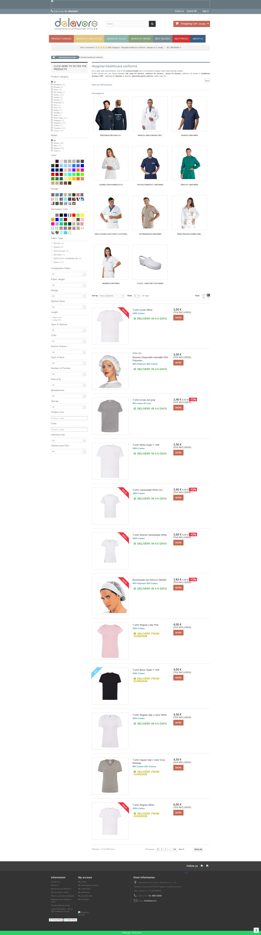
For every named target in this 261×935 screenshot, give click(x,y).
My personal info (85, 896)
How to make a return (60, 892)
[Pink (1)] (82, 219)
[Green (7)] (65, 223)
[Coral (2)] (82, 178)
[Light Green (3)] (65, 174)
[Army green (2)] (52, 178)
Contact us (179, 11)
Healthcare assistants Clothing (111, 234)
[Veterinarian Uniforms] (150, 212)
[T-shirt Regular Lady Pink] (110, 641)
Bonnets (58, 87)
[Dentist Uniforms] (189, 163)
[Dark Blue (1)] (69, 223)
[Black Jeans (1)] (57, 203)
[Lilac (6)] (57, 223)
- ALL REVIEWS (130, 47)
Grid (203, 297)
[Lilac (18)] (69, 170)
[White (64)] (52, 215)
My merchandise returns (88, 885)
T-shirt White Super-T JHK (146, 445)
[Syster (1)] (65, 232)
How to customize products (62, 896)
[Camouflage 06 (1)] (82, 199)
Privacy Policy (57, 920)
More (207, 81)
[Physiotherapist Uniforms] (150, 163)
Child (57, 151)
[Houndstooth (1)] (52, 194)
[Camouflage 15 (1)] (52, 203)
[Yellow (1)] (82, 215)
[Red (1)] (73, 215)
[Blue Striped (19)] (65, 228)
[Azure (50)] (73, 165)
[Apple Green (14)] (78, 174)
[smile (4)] (65, 194)
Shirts (57, 115)
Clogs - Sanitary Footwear (150, 283)
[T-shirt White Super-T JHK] (110, 461)
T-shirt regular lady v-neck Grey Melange (149, 761)
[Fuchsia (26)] (82, 170)
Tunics (58, 131)
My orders (82, 882)
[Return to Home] (53, 57)
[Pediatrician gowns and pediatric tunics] (189, 212)
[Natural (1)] (52, 183)
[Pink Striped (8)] (52, 199)
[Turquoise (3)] (61, 219)
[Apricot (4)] (73, 178)
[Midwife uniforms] (111, 262)
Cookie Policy (71, 920)
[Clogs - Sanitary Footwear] (150, 262)
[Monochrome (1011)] (82, 228)
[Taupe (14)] (73, 161)
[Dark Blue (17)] (57, 170)
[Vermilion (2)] (57, 174)
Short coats (60, 118)
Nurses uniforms (189, 135)
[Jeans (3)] (57, 194)
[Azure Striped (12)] (65, 199)
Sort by (95, 296)
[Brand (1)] (61, 199)
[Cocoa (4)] (61, 183)
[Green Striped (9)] (57, 199)
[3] (101, 47)
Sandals (58, 113)
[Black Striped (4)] (82, 194)
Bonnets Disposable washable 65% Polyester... (150, 359)
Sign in (206, 11)
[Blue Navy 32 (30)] (61, 170)
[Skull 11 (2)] (73, 203)
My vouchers (83, 899)
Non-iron (59, 243)
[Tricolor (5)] (69, 215)
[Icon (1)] (69, 199)
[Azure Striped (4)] (52, 228)
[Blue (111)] (52, 170)
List (208, 297)
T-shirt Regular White (143, 805)
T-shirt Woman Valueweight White (150, 535)
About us (55, 885)
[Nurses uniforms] (189, 114)
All (55, 82)
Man (58, 146)
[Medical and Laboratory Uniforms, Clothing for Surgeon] (150, 114)
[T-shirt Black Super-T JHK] (110, 686)
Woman (59, 148)
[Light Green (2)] (82, 174)
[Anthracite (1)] (52, 165)
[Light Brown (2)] (73, 219)
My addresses (84, 892)
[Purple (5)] (73, 170)
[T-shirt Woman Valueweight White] (110, 551)
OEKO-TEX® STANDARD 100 (67, 259)
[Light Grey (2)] (69, 161)
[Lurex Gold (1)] (69, 228)
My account (85, 877)
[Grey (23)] (57, 215)
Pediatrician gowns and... (189, 234)
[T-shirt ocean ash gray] (110, 416)
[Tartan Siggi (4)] (52, 232)
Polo (57, 108)
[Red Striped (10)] (82, 223)
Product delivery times (60, 905)
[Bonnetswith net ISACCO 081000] (110, 596)
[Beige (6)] (57, 183)
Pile (57, 105)
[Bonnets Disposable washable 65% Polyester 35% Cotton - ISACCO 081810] (110, 371)
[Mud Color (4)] (78, 219)
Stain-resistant (61, 251)
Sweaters (59, 121)
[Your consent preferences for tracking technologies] (256, 930)
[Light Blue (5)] (69, 165)
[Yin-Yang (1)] (78, 199)
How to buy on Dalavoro (61, 889)
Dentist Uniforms (189, 184)
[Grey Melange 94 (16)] (65, 161)
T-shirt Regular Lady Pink (145, 625)
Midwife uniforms (111, 283)
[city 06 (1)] (61, 194)
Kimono (58, 100)
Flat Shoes (59, 92)
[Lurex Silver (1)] (73, 228)
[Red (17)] (52, 174)
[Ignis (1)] (73, 199)
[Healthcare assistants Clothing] (111, 212)
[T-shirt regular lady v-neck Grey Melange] (110, 776)
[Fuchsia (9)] (52, 223)
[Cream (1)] (69, 219)
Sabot (58, 110)
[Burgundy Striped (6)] (78, 194)
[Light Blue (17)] (61, 165)
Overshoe (59, 103)
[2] (98, 47)
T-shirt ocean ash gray (144, 400)
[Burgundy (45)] (61, 174)
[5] (106, 47)
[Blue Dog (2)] (65, 203)
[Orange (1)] (78, 170)
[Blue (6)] (65, 215)
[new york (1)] (69, 194)
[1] (96, 47)
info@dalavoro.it (150, 901)
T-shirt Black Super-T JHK (146, 670)
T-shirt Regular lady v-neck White (150, 715)
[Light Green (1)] (61, 223)
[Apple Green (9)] (78, 215)
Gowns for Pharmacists (111, 184)
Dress (58, 90)
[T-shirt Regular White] (110, 821)
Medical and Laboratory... (150, 135)
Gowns (59, 95)
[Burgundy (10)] (65, 219)
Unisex (59, 143)
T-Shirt (58, 126)
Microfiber (59, 255)
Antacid (58, 247)
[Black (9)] (61, 215)
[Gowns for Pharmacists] (111, 163)
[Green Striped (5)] (57, 228)
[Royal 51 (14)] (78, 165)
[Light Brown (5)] (65, 178)
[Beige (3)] (78, 228)
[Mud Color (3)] (65, 183)
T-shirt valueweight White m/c (148, 490)
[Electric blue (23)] (57, 219)
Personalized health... (111, 135)
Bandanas (59, 85)
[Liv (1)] (69, 232)
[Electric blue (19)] (82, 165)
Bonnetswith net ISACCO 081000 (149, 580)
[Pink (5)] (65, 170)
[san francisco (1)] (73, 194)
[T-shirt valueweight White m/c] (110, 506)
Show (129, 296)
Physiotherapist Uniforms (150, 184)
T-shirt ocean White (142, 310)
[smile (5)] (73, 223)
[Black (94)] (57, 165)
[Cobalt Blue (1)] (65, 165)
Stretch (59, 262)
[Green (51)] (57, 178)
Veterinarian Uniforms (150, 234)
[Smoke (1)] (61, 203)
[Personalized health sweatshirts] (111, 114)
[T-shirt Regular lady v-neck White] (110, 731)
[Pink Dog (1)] (69, 203)
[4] (103, 47)
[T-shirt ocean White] (110, 326)
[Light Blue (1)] (61, 232)
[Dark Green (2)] (61, 178)
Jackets (58, 97)
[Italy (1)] (57, 232)
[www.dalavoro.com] (76, 24)
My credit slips (84, 889)
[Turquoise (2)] (69, 174)
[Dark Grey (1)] (82, 161)
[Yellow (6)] (69, 178)
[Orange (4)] (78, 178)
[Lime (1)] (73, 174)
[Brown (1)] (69, 183)
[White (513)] (52, 161)
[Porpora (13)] (57, 161)
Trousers (59, 128)
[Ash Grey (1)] (61, 161)
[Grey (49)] (78, 161)
